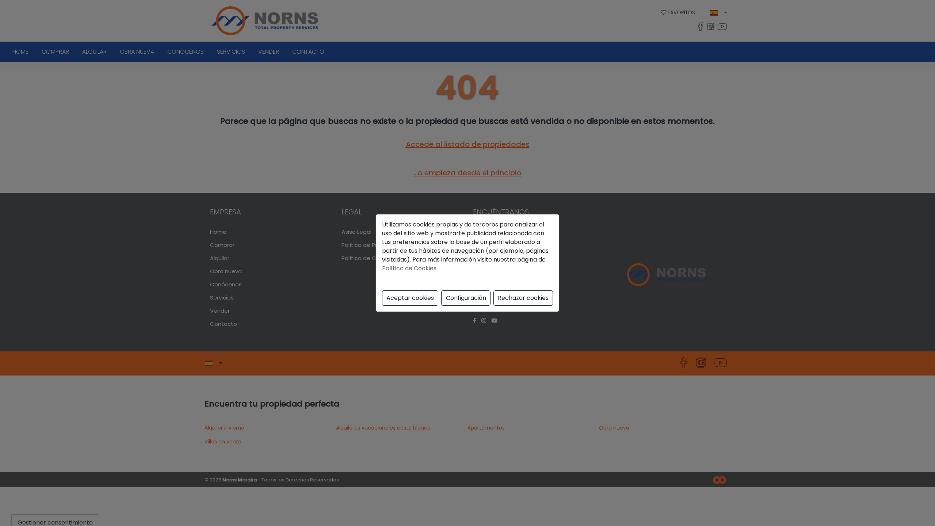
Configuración (466, 298)
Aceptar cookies (410, 298)
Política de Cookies (409, 268)
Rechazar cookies (523, 298)
